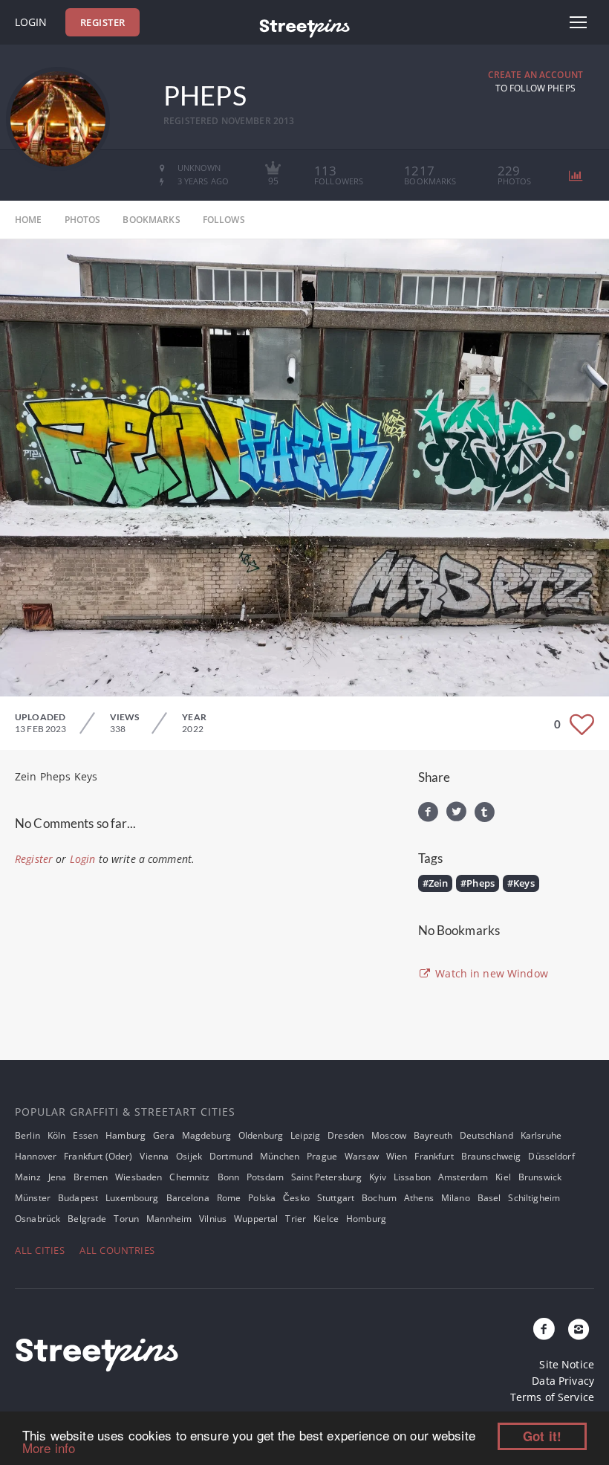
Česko (296, 1197)
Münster (33, 1197)
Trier (295, 1218)
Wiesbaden (138, 1177)
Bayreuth (433, 1135)
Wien (397, 1156)
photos (83, 219)
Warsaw (362, 1156)
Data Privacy (563, 1381)
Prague (322, 1156)
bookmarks (151, 219)
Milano (455, 1197)
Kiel (503, 1177)
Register (103, 22)
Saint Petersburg (326, 1177)
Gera (164, 1135)
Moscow (388, 1135)
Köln (57, 1135)
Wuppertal (256, 1218)
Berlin (27, 1135)
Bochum (379, 1197)
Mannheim (169, 1218)
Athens (419, 1197)
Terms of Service (552, 1397)
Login (31, 22)
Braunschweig (491, 1156)
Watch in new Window (490, 973)
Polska (262, 1197)
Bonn (229, 1177)
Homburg (366, 1218)
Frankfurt (433, 1156)
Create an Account (535, 74)
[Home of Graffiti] (304, 26)
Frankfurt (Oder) (98, 1156)
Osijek (189, 1156)
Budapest (78, 1197)
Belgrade (87, 1218)
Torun (126, 1218)
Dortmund (231, 1156)
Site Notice (566, 1364)
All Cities (40, 1250)
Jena (57, 1177)
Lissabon (412, 1177)
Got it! (542, 1436)
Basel (489, 1197)
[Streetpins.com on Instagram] (578, 1330)
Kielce (326, 1218)
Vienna (154, 1156)
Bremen (91, 1177)
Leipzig (305, 1135)
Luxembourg (131, 1197)
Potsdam (265, 1177)
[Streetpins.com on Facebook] (544, 1330)
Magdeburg (206, 1135)
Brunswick (539, 1177)
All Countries (117, 1250)
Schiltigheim (534, 1197)
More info (48, 1447)
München (279, 1156)
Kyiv (377, 1177)
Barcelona (187, 1197)
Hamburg (125, 1135)
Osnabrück (37, 1218)
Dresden (346, 1135)
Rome (229, 1197)
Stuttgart (335, 1197)
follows (224, 219)
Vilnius (213, 1218)
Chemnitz (189, 1177)
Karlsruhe (541, 1135)
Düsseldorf (551, 1156)
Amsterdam (463, 1177)
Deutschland (486, 1135)
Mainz (28, 1177)
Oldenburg (260, 1135)
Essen (85, 1135)
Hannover (35, 1156)
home (28, 219)
